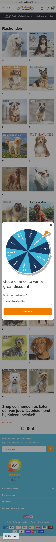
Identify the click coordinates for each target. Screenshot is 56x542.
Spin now (27, 311)
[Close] (51, 225)
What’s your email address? (15, 295)
